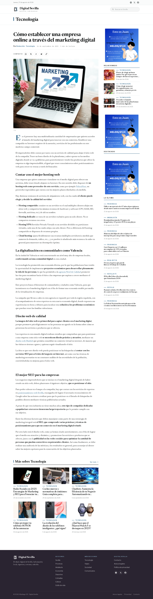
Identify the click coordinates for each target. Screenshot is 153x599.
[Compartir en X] (31, 54)
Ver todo (93, 462)
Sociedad (88, 567)
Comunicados (90, 571)
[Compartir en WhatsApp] (26, 54)
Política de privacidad (122, 567)
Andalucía (59, 567)
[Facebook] (138, 2)
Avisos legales (119, 564)
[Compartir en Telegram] (41, 54)
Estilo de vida (60, 585)
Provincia (58, 564)
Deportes (59, 574)
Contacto (117, 560)
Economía (59, 571)
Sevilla (57, 560)
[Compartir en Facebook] (36, 54)
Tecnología (27, 19)
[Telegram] (131, 2)
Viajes (87, 564)
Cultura (58, 582)
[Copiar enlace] (46, 54)
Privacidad (127, 594)
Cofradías (59, 578)
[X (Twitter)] (134, 2)
